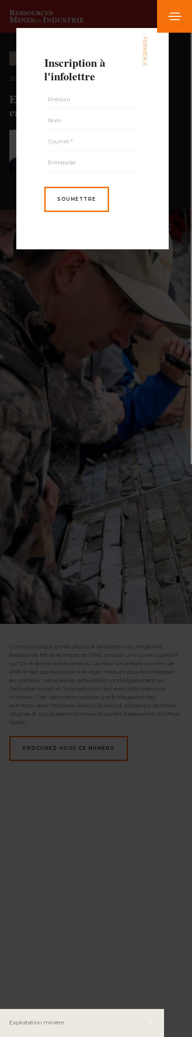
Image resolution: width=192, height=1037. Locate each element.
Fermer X (145, 51)
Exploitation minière (36, 1022)
